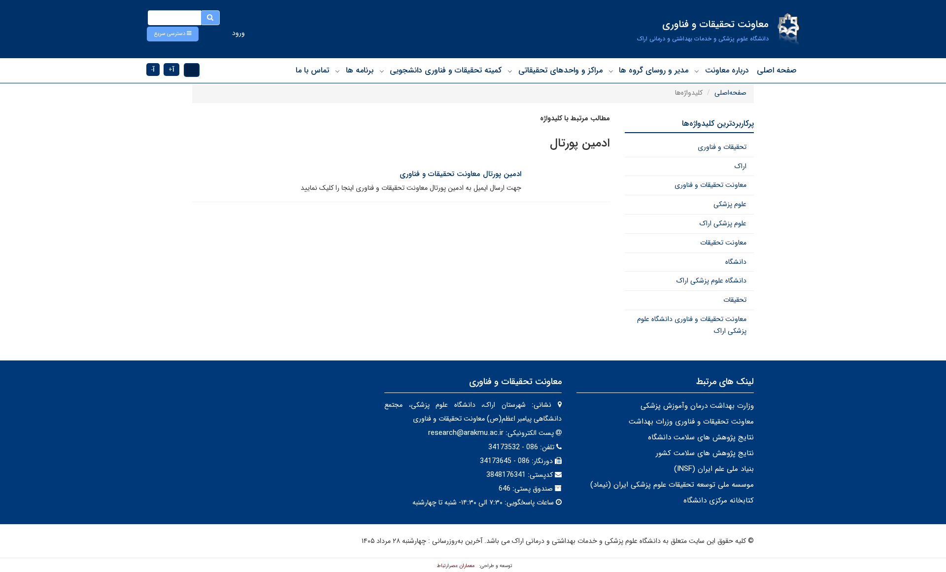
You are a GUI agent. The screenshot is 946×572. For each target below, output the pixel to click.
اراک (740, 166)
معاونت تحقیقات (723, 242)
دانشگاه (735, 261)
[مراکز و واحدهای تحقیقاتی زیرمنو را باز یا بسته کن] (510, 71)
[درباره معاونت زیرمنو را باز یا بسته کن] (696, 71)
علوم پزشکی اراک (723, 223)
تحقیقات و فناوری (722, 147)
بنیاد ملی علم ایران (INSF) (714, 469)
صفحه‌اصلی (730, 92)
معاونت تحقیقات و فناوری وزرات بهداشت (691, 422)
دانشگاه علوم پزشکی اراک (711, 280)
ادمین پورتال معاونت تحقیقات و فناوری (460, 174)
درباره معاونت (727, 70)
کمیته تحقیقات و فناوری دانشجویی (446, 70)
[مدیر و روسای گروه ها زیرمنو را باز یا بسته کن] (611, 71)
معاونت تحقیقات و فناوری (710, 184)
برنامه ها (359, 70)
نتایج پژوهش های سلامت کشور (705, 453)
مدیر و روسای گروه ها (653, 70)
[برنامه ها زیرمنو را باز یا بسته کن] (337, 71)
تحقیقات (734, 299)
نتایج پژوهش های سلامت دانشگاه (701, 437)
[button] (173, 34)
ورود (238, 33)
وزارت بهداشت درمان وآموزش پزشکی (697, 406)
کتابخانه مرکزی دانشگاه (718, 500)
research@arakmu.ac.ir (466, 433)
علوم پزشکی (729, 204)
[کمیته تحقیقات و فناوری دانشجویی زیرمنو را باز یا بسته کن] (381, 71)
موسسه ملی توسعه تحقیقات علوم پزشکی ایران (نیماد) (672, 485)
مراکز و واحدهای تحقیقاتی (560, 70)
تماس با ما (312, 70)
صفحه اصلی (777, 70)
